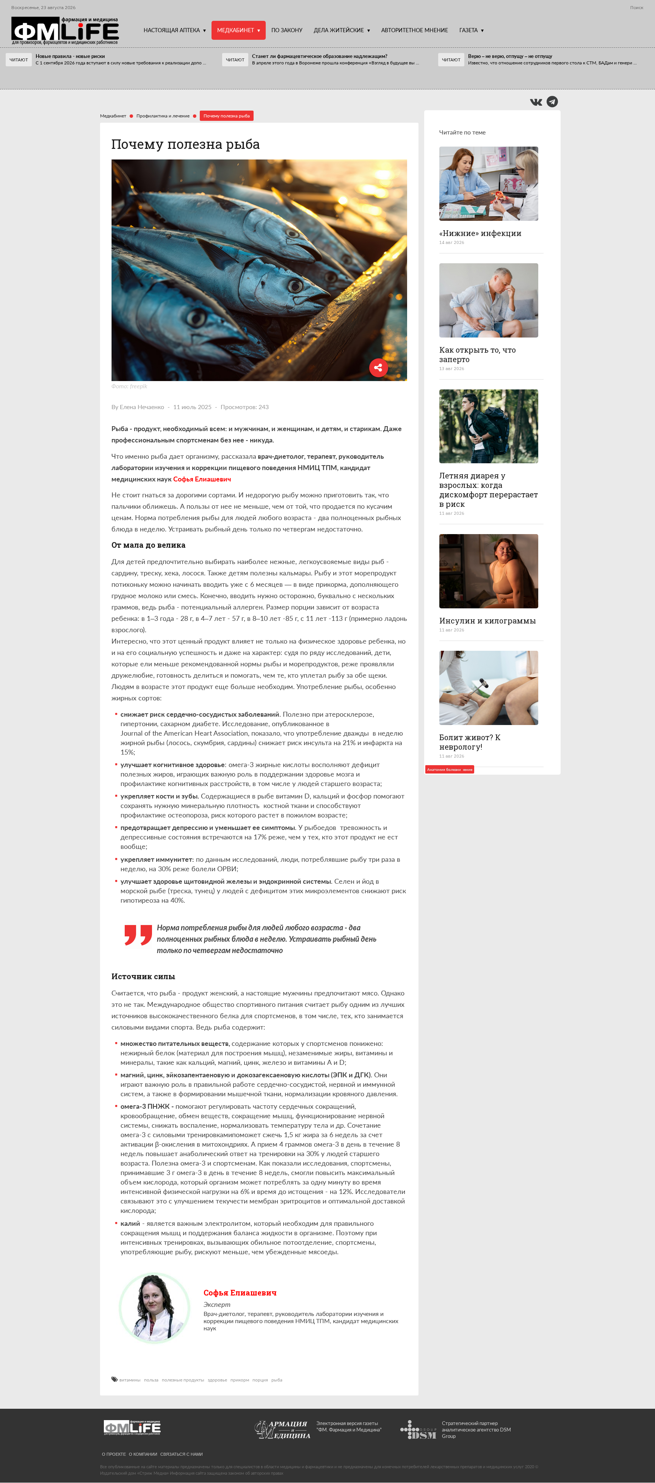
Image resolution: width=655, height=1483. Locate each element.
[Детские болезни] (488, 184)
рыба (276, 1380)
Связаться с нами (181, 1454)
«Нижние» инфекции (480, 233)
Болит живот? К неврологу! (470, 742)
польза (151, 1380)
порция (260, 1380)
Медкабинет (235, 30)
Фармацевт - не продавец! (60, 74)
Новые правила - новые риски (70, 56)
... (121, 63)
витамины (130, 1380)
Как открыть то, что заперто (477, 354)
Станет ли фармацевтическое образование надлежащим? (319, 56)
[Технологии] (488, 300)
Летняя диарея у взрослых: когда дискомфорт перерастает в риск (488, 489)
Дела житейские (339, 30)
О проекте (114, 1454)
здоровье (217, 1380)
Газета (468, 30)
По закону (286, 30)
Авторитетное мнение (414, 30)
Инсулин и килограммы (487, 620)
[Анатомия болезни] (488, 571)
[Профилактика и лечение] (488, 426)
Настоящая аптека (172, 30)
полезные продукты (183, 1380)
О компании (143, 1454)
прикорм (239, 1380)
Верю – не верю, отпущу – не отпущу (510, 56)
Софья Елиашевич (240, 1292)
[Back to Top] (636, 1451)
